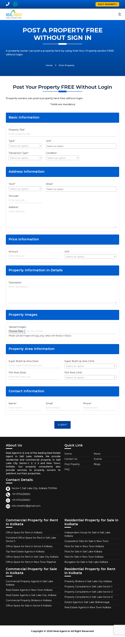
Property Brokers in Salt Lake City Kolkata (88, 581)
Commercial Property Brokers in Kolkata (29, 600)
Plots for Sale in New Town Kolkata (84, 546)
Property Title (17, 129)
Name (13, 403)
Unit (48, 140)
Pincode (14, 195)
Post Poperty (72, 464)
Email (49, 403)
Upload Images (17, 326)
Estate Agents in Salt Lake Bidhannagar (87, 602)
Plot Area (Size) (17, 372)
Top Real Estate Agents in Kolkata (25, 551)
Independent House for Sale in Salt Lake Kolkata (87, 534)
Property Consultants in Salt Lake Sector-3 (88, 596)
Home (49, 65)
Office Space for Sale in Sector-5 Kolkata (28, 605)
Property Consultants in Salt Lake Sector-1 (88, 586)
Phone (87, 403)
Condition (51, 153)
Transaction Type (18, 153)
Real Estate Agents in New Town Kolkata (29, 590)
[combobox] (25, 146)
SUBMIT (62, 424)
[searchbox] (81, 146)
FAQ (66, 469)
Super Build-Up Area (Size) (23, 361)
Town (12, 183)
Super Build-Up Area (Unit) (79, 361)
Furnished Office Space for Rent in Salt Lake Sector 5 (31, 539)
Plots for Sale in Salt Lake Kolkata (83, 551)
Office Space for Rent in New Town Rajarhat (31, 562)
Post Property (107, 4)
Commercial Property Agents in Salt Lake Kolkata (29, 583)
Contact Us (70, 458)
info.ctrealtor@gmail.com (26, 505)
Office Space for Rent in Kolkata (24, 532)
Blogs (97, 464)
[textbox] (25, 146)
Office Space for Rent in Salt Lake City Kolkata (32, 556)
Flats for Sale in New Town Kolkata (83, 556)
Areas (49, 183)
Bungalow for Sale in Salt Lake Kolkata (86, 562)
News (97, 453)
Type (12, 140)
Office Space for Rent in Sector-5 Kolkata (29, 546)
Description (15, 282)
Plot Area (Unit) (73, 372)
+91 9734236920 (21, 494)
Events (98, 458)
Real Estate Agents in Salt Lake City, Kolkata (31, 595)
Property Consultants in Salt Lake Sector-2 (88, 591)
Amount (13, 251)
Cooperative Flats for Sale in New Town (86, 541)
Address (14, 207)
